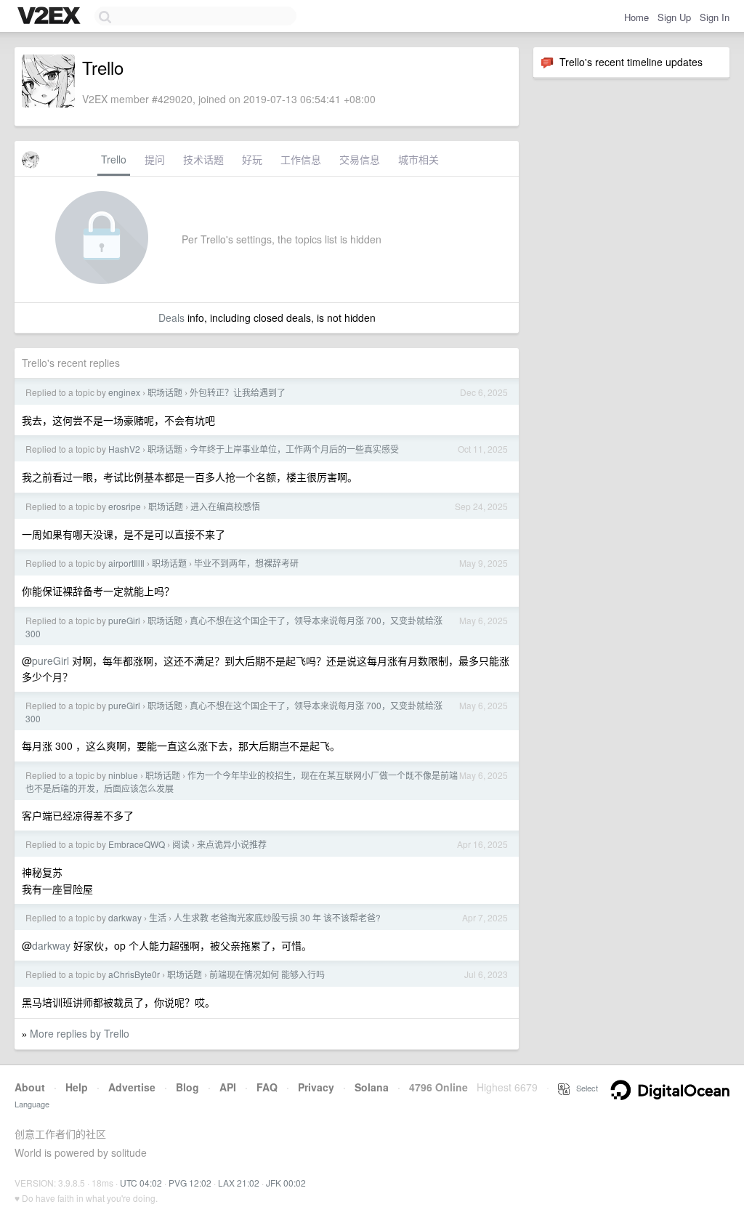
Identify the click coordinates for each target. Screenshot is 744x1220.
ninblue (123, 775)
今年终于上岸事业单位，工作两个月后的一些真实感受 (294, 449)
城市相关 (418, 159)
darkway (125, 917)
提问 (155, 159)
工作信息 (300, 159)
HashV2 (124, 449)
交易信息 (359, 159)
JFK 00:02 (286, 1182)
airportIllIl (126, 563)
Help (76, 1087)
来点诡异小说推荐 (232, 844)
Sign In (714, 17)
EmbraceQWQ (136, 844)
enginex (124, 392)
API (227, 1087)
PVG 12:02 (190, 1182)
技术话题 (203, 159)
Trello (113, 159)
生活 (157, 917)
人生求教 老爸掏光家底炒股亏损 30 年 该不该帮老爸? (277, 917)
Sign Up (674, 17)
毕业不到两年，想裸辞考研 (246, 563)
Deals (171, 317)
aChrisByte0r (134, 974)
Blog (187, 1087)
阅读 (181, 844)
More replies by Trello (79, 1033)
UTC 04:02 (141, 1182)
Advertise (131, 1087)
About (30, 1087)
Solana (372, 1087)
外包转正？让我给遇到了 (238, 392)
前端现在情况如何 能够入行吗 (267, 974)
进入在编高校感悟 (225, 506)
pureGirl (124, 620)
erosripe (124, 506)
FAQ (267, 1087)
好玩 (252, 159)
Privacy (316, 1087)
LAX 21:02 (238, 1182)
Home (636, 17)
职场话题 (164, 392)
